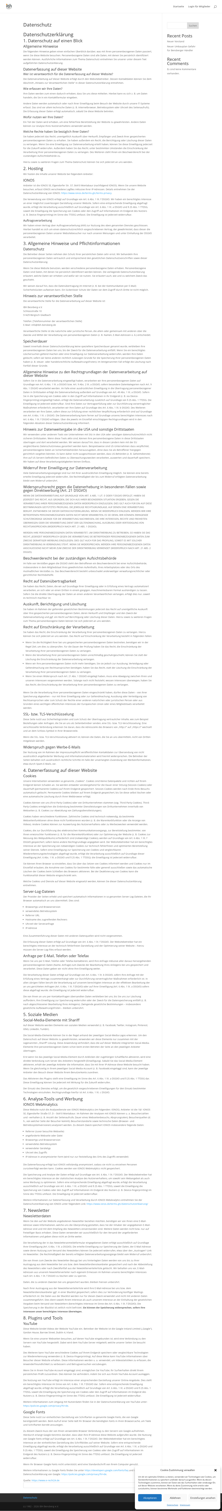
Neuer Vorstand (175, 41)
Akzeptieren (150, 1497)
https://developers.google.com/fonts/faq (106, 1470)
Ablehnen (175, 1497)
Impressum (185, 1505)
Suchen (193, 25)
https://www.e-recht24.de (45, 1480)
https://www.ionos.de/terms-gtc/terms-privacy (86, 193)
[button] (215, 1470)
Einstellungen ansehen (202, 1497)
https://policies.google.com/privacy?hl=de (45, 1405)
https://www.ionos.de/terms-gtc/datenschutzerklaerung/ (117, 1203)
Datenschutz (172, 1505)
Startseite (178, 6)
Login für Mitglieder (199, 6)
